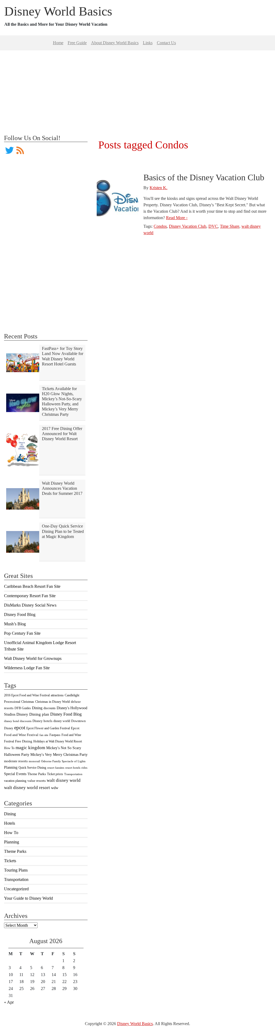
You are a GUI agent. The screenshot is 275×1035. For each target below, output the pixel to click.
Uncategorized (16, 889)
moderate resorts (16, 761)
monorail (34, 761)
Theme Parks (36, 774)
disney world (61, 721)
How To (9, 748)
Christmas (27, 702)
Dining (37, 708)
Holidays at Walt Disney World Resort (57, 741)
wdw (54, 788)
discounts (50, 708)
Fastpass (54, 735)
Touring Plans (16, 870)
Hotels (9, 823)
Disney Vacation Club (187, 226)
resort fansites (55, 767)
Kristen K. (158, 187)
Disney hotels (42, 721)
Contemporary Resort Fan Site (30, 595)
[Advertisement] (137, 87)
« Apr (9, 1002)
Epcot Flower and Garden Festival (48, 728)
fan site (43, 735)
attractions (57, 695)
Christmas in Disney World (52, 701)
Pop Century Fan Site (22, 633)
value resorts (36, 781)
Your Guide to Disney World (28, 898)
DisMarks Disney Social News (30, 605)
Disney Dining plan (32, 714)
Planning (10, 767)
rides (84, 767)
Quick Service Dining (32, 767)
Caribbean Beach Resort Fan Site (32, 586)
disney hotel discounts (17, 721)
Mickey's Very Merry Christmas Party (59, 754)
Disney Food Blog (19, 614)
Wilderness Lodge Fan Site (27, 668)
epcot (19, 727)
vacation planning (15, 780)
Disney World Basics (58, 11)
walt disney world (64, 780)
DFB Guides (23, 708)
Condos (160, 226)
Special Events (15, 774)
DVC (213, 226)
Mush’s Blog (15, 624)
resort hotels (72, 767)
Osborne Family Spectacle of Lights (63, 761)
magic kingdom (30, 747)
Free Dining (23, 741)
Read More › (176, 217)
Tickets (10, 860)
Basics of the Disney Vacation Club (203, 177)
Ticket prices (55, 774)
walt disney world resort (27, 787)
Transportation (73, 774)
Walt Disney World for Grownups (32, 658)
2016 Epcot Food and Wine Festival (27, 695)
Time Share (229, 226)
